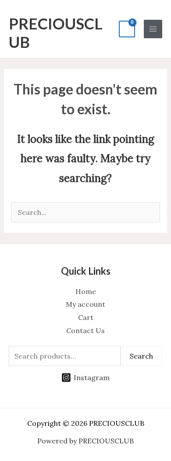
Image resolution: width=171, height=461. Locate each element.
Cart (85, 317)
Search (141, 356)
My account (85, 304)
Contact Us (85, 330)
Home (85, 291)
